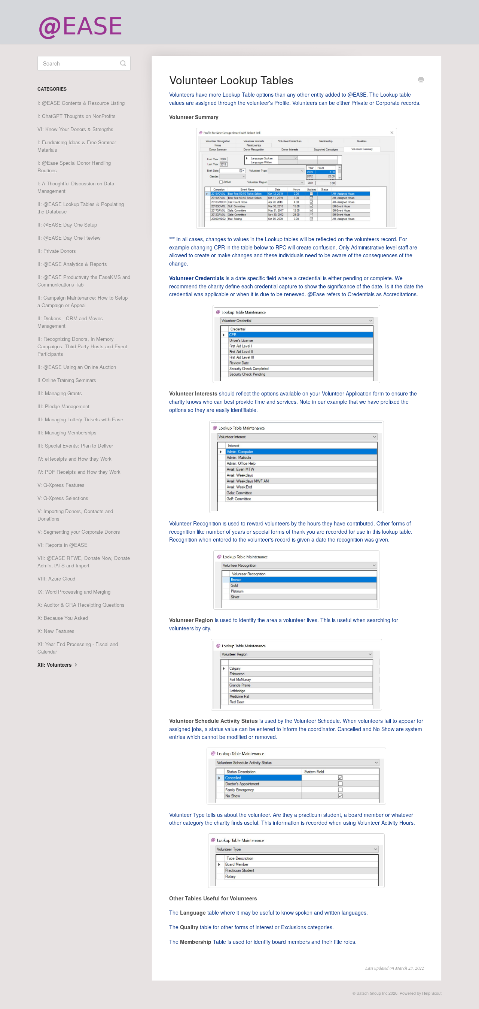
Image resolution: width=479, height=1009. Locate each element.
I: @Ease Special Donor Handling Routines (74, 166)
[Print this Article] (421, 80)
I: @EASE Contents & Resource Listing (81, 102)
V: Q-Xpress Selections (62, 498)
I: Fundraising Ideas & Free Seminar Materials (76, 146)
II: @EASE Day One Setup (67, 224)
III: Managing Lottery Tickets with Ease (80, 419)
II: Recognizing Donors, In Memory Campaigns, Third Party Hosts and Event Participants (82, 346)
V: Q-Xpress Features (61, 484)
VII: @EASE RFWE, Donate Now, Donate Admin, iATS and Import (83, 561)
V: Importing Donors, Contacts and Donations (75, 514)
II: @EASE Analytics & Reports (72, 263)
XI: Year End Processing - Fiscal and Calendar (77, 647)
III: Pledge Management (63, 406)
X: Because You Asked (62, 617)
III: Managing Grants (59, 393)
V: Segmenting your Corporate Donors (78, 531)
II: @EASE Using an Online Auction (76, 366)
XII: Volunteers (55, 664)
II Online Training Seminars (66, 380)
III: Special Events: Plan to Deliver (75, 445)
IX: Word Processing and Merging (73, 591)
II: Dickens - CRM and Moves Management (70, 322)
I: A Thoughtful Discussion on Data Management (75, 187)
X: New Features (55, 630)
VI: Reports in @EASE (62, 544)
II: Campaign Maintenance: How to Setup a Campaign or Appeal (82, 301)
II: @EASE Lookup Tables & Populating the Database (80, 207)
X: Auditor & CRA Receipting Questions (81, 604)
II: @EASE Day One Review (69, 237)
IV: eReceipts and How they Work (74, 458)
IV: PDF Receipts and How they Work (78, 471)
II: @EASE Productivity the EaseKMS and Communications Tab (83, 280)
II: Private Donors (56, 250)
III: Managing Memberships (67, 432)
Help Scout (432, 993)
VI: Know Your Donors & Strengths (75, 129)
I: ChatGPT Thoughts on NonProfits (76, 115)
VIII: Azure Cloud (56, 578)
